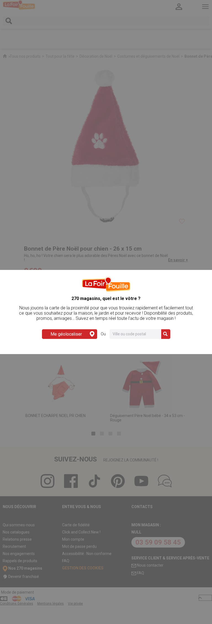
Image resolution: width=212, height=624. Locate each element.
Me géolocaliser (66, 334)
